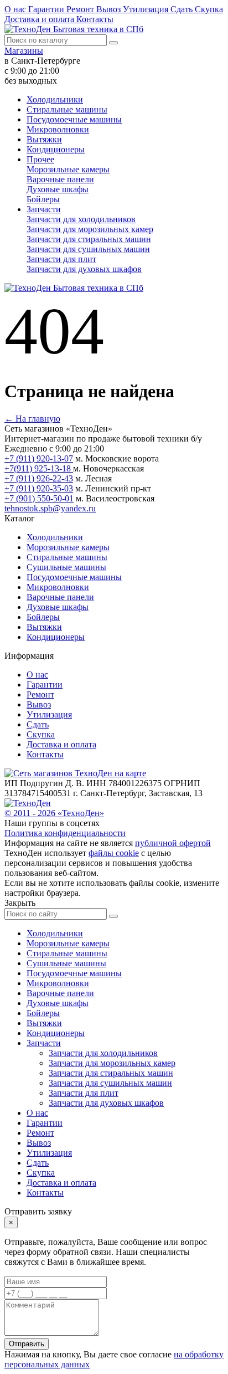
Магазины (23, 50)
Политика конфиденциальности (65, 833)
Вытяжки (44, 139)
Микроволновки (58, 129)
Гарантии (47, 9)
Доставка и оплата (40, 19)
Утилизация (146, 9)
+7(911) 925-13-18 (38, 468)
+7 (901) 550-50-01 (39, 498)
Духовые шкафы (58, 189)
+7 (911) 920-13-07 (38, 458)
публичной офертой (173, 843)
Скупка (209, 9)
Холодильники (55, 99)
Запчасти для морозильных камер (90, 229)
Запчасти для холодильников (81, 219)
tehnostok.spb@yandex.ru (50, 508)
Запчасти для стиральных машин (89, 239)
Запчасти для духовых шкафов (84, 269)
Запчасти (44, 209)
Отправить (26, 1344)
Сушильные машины (66, 567)
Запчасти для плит (61, 259)
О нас (16, 9)
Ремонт (81, 9)
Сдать (182, 9)
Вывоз (109, 9)
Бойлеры (43, 199)
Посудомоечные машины (74, 119)
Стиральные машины (67, 109)
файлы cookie (114, 853)
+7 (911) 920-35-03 (38, 488)
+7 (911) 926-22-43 (38, 478)
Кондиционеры (56, 149)
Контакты (94, 19)
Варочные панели (60, 179)
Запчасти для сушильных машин (88, 249)
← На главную (32, 418)
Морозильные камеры (68, 169)
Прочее (40, 159)
